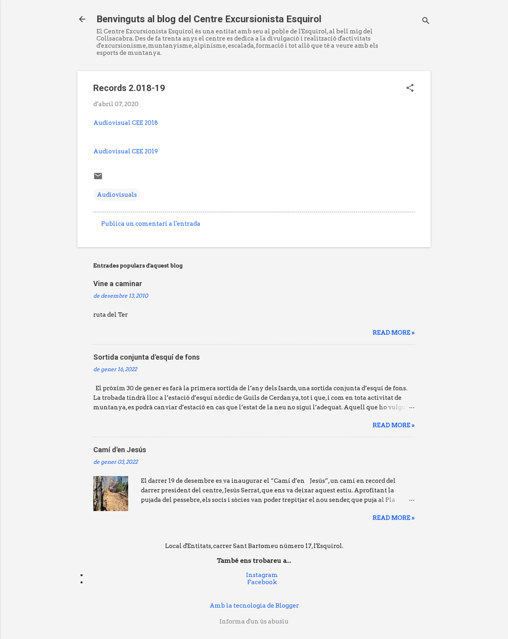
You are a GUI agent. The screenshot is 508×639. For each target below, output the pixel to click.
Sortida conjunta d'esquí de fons (146, 357)
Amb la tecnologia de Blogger (254, 605)
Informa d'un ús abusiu (254, 621)
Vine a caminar (117, 283)
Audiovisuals (117, 194)
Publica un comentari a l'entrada (150, 223)
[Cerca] (426, 22)
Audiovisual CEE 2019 (125, 151)
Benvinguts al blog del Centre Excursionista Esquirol (208, 19)
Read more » (394, 332)
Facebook (262, 582)
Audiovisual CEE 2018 (125, 122)
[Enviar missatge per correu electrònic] (98, 178)
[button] (410, 88)
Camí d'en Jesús (119, 449)
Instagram (262, 575)
